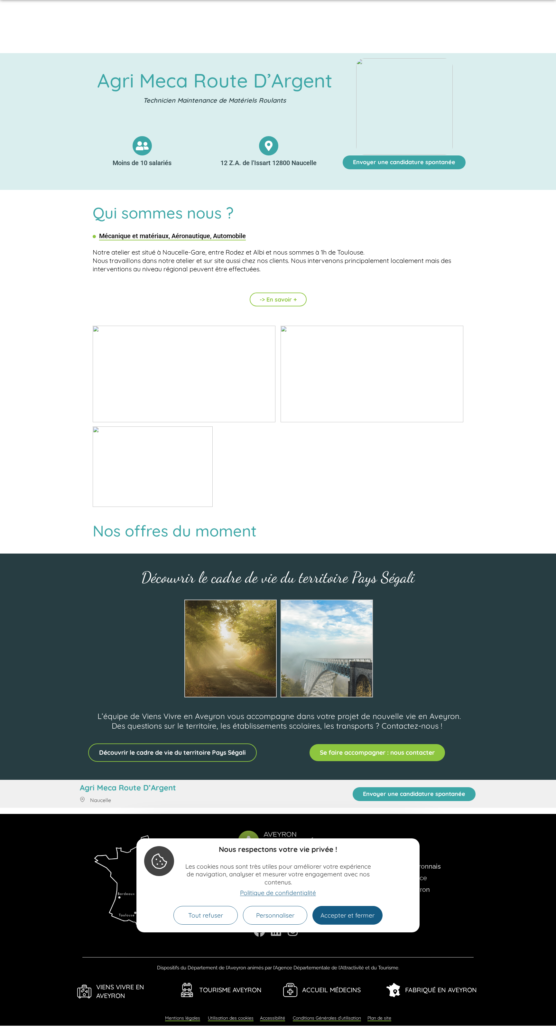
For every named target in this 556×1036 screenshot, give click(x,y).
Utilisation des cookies (231, 1018)
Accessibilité (272, 1018)
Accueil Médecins (331, 990)
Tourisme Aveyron (230, 990)
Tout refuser (205, 915)
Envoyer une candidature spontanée (404, 162)
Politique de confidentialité (278, 893)
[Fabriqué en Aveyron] (393, 990)
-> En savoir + (278, 299)
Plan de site (379, 1018)
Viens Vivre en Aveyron (120, 991)
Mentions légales (182, 1018)
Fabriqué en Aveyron (441, 990)
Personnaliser (275, 915)
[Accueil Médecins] (290, 990)
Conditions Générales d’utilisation (327, 1018)
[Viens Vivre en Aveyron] (84, 992)
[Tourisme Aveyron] (187, 990)
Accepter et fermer (347, 915)
